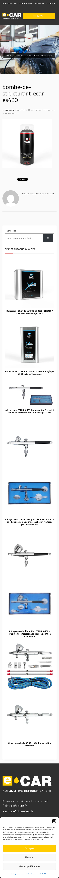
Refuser (29, 857)
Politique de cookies (17, 874)
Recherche (10, 230)
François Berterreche (15, 110)
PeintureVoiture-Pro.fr (17, 811)
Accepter (29, 848)
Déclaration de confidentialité (36, 874)
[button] (54, 821)
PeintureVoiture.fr (14, 805)
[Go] (48, 238)
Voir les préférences (29, 866)
